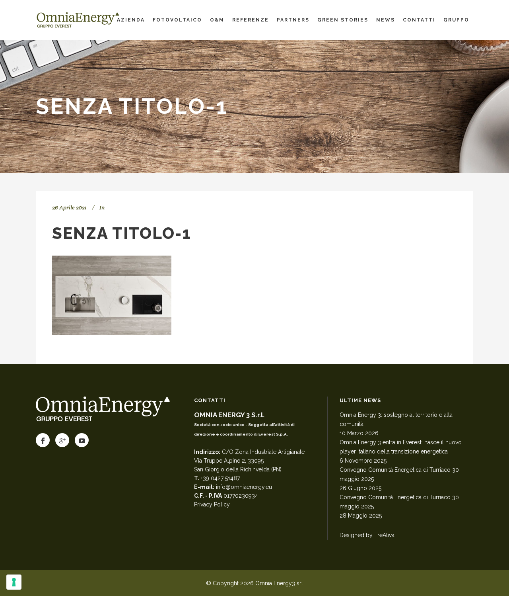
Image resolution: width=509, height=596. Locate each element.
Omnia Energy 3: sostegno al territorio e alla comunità (396, 419)
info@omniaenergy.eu (244, 487)
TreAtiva (384, 535)
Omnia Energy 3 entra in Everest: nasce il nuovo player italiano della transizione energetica (401, 447)
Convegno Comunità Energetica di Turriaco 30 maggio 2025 (399, 474)
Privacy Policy (212, 504)
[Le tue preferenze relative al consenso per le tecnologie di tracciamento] (13, 582)
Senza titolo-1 (121, 233)
